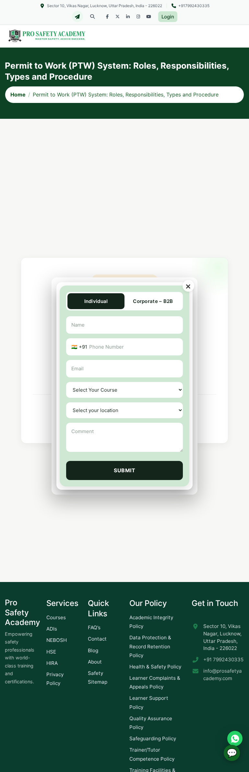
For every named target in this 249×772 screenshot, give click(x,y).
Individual (96, 301)
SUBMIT (124, 470)
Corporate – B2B (153, 301)
